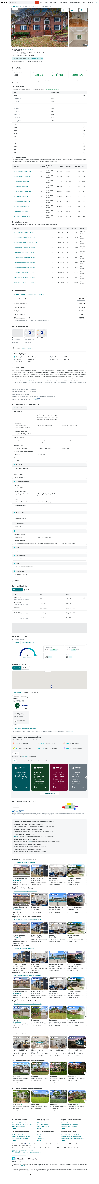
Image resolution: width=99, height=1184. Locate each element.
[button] (37, 2)
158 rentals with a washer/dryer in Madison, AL (27, 975)
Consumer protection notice (35, 1152)
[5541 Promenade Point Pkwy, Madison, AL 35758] (39, 871)
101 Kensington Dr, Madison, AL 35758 (24, 237)
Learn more (70, 731)
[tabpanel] (49, 309)
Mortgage (53, 2)
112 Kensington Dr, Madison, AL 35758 (24, 232)
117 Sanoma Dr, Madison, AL (21, 206)
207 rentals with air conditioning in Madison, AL (27, 919)
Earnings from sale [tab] (19, 294)
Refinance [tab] (41, 294)
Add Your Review (49, 793)
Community (21, 761)
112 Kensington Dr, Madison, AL (22, 171)
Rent (46, 2)
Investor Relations (49, 1164)
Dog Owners (32, 761)
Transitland (31, 1143)
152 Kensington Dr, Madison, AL (22, 181)
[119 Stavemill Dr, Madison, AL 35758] (76, 1012)
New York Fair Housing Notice (18, 1151)
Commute (49, 761)
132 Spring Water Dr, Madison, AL (23, 191)
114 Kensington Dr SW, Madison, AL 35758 (25, 242)
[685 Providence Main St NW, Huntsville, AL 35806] (40, 1042)
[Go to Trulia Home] (5, 2)
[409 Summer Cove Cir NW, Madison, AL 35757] (39, 1012)
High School (34, 692)
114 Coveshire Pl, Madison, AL (22, 196)
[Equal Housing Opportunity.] (30, 1174)
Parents (40, 761)
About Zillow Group (23, 1164)
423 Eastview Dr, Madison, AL (22, 186)
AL (28, 6)
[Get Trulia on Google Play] (32, 1158)
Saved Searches (75, 2)
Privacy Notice (74, 1164)
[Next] (85, 875)
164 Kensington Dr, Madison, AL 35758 (24, 277)
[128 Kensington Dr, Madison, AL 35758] (21, 1096)
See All (16, 753)
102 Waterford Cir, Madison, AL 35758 (24, 247)
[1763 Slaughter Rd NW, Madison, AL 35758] (58, 1042)
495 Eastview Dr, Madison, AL (22, 211)
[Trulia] (13, 1158)
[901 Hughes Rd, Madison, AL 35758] (77, 1068)
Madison (33, 6)
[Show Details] (84, 95)
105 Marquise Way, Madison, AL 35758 (24, 267)
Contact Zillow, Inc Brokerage (19, 1155)
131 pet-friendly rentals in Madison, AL (25, 862)
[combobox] (24, 2)
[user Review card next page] (86, 777)
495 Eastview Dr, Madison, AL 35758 (24, 252)
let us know (61, 1170)
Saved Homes (63, 2)
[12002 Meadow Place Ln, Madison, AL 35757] (76, 871)
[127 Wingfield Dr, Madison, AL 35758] (58, 1068)
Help (70, 1164)
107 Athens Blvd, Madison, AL (22, 201)
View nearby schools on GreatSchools (25, 728)
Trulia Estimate (19, 89)
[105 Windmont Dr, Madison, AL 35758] (21, 1068)
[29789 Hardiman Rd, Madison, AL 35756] (58, 871)
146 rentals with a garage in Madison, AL (25, 891)
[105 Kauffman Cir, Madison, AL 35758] (40, 1068)
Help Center (42, 1174)
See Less (17, 580)
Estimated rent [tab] (32, 294)
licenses (53, 1147)
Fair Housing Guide (32, 1164)
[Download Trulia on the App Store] (21, 1158)
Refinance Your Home (37, 58)
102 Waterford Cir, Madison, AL (22, 176)
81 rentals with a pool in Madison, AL (24, 948)
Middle (26, 692)
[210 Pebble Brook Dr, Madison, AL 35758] (58, 1012)
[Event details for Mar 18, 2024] (84, 598)
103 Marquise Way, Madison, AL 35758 (24, 262)
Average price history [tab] (28, 642)
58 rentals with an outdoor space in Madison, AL (27, 1004)
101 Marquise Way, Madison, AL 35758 (24, 257)
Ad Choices (80, 1164)
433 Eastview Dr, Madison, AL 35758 (24, 272)
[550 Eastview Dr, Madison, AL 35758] (40, 1096)
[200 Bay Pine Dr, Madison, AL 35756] (21, 871)
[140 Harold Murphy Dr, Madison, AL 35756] (21, 1012)
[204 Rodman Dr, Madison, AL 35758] (58, 1096)
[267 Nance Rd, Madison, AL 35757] (76, 899)
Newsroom (43, 1164)
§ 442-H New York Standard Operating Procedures (22, 1150)
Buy (41, 2)
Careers (38, 1164)
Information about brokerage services (22, 1152)
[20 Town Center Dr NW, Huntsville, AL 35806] (21, 1042)
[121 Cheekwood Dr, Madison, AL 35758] (77, 1096)
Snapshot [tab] (16, 642)
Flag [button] (26, 787)
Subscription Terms (64, 1164)
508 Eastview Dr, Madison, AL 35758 (24, 282)
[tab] (17, 589)
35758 (38, 6)
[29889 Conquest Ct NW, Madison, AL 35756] (58, 899)
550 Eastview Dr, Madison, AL (22, 216)
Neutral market (27, 657)
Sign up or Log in (88, 2)
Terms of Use (56, 1164)
